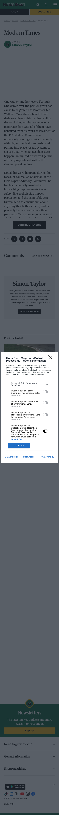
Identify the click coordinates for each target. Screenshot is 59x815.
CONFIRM (19, 445)
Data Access (29, 456)
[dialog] (29, 407)
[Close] (51, 358)
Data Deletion (11, 456)
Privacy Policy (47, 456)
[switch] (45, 391)
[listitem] (29, 384)
